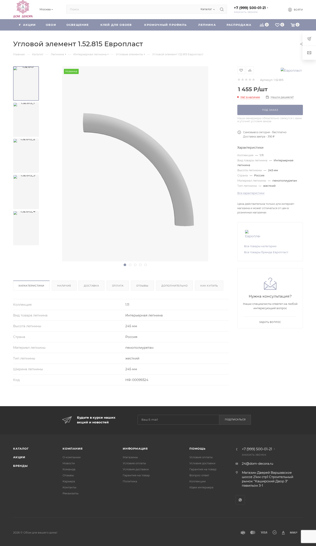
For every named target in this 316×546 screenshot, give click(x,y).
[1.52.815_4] (26, 228)
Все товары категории (260, 246)
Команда (69, 469)
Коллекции (197, 481)
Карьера (69, 481)
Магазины (130, 457)
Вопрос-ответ (199, 475)
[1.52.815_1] (26, 119)
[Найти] (221, 9)
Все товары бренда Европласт (266, 252)
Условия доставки (136, 469)
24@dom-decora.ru (257, 463)
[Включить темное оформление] (277, 9)
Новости (69, 463)
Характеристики (31, 285)
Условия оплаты (134, 463)
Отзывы (142, 285)
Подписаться (235, 419)
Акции (19, 457)
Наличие (64, 285)
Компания (73, 448)
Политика (130, 481)
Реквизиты (70, 493)
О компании (72, 457)
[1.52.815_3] (26, 192)
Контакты (69, 487)
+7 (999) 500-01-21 (250, 8)
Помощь (197, 448)
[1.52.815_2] (26, 156)
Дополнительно (174, 285)
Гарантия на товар (136, 475)
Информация (135, 448)
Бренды (20, 465)
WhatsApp (240, 499)
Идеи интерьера (201, 487)
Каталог (21, 448)
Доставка (91, 285)
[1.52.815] (26, 83)
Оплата (118, 285)
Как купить (209, 285)
